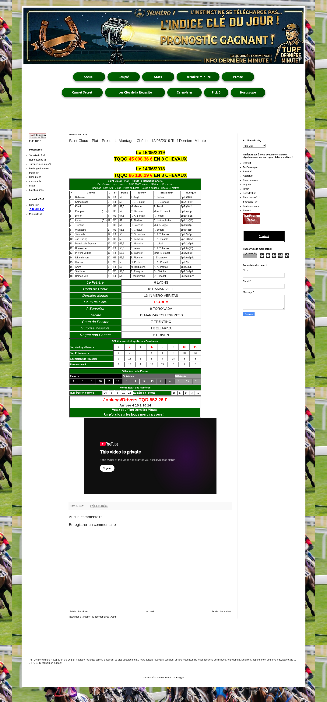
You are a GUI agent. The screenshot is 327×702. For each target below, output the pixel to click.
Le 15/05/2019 (150, 152)
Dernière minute (198, 77)
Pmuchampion (250, 180)
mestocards (35, 181)
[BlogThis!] (95, 506)
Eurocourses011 (251, 197)
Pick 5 (216, 92)
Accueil (89, 77)
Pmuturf (247, 210)
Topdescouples (251, 206)
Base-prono (35, 177)
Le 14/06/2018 (150, 168)
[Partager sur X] (99, 506)
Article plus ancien (221, 611)
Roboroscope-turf (38, 159)
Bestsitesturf (249, 193)
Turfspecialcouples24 (40, 164)
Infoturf (32, 185)
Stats (158, 77)
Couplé (123, 77)
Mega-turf (34, 173)
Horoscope (248, 92)
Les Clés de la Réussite (135, 92)
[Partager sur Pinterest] (106, 506)
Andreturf (247, 176)
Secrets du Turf (37, 155)
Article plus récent (79, 611)
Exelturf (247, 163)
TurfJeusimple (250, 167)
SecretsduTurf (250, 201)
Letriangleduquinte (39, 168)
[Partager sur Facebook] (102, 506)
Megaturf (247, 184)
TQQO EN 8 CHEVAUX (150, 158)
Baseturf (247, 171)
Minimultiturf (35, 214)
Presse (238, 77)
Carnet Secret (82, 92)
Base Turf (34, 205)
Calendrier (184, 92)
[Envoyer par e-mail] (92, 506)
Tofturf (246, 189)
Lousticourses (36, 190)
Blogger (180, 677)
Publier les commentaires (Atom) (100, 616)
